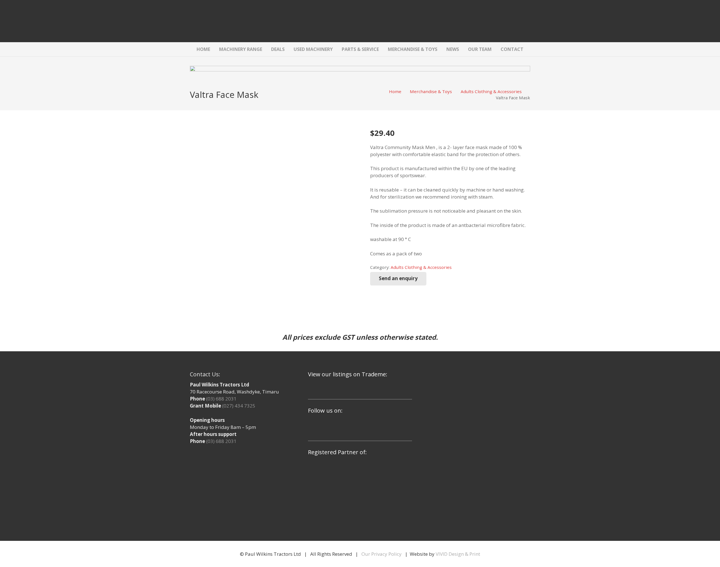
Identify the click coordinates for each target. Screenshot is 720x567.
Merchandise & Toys (431, 91)
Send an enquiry (398, 278)
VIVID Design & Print (458, 554)
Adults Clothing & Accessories (491, 91)
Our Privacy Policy (381, 554)
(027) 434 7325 (238, 405)
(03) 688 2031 (221, 398)
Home (395, 91)
